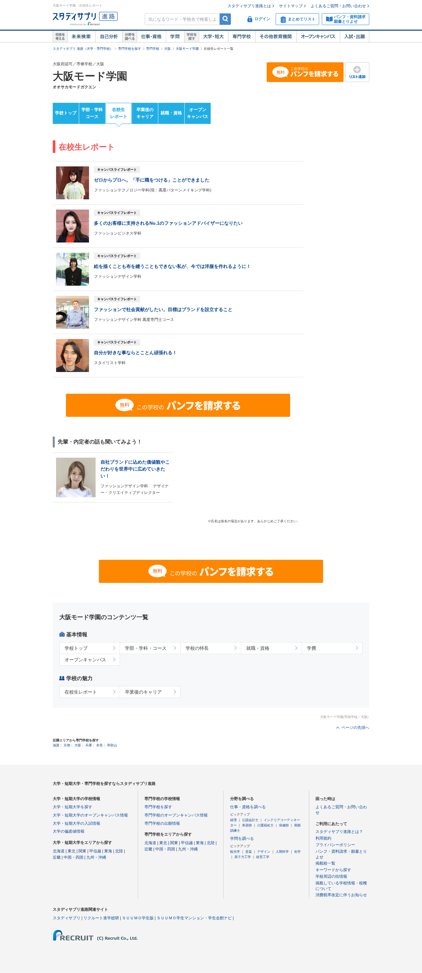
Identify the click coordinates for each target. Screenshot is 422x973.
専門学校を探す (129, 48)
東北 (71, 851)
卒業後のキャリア (145, 113)
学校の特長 (197, 648)
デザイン (263, 851)
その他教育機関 (275, 37)
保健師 (284, 825)
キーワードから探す (333, 870)
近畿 (57, 857)
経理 (233, 820)
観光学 (235, 851)
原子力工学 (242, 857)
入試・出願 (354, 37)
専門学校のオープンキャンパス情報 (176, 815)
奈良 (99, 745)
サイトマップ (291, 6)
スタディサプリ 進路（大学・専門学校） (83, 48)
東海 (108, 851)
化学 (297, 851)
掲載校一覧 (325, 863)
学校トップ (65, 112)
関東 (82, 851)
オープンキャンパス (318, 37)
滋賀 (56, 745)
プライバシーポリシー (335, 845)
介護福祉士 (265, 825)
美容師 (247, 825)
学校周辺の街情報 (331, 876)
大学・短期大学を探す (72, 807)
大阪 (167, 48)
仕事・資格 (151, 37)
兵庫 (88, 745)
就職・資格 (171, 112)
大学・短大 (213, 37)
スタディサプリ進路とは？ (339, 831)
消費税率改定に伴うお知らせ (341, 895)
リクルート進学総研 (101, 918)
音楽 (248, 851)
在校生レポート (118, 113)
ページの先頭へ (355, 727)
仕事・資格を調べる (248, 807)
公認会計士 (250, 820)
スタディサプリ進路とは (249, 6)
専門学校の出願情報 (162, 823)
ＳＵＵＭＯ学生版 (138, 918)
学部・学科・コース (145, 648)
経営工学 (262, 857)
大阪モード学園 (187, 48)
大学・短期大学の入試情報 (76, 823)
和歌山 (112, 745)
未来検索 (81, 37)
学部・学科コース (92, 113)
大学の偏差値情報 (68, 831)
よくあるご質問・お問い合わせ (338, 6)
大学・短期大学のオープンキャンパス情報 (90, 815)
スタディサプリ (66, 918)
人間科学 (282, 851)
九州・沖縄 (96, 857)
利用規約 (323, 838)
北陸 (119, 851)
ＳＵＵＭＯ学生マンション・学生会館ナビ (194, 918)
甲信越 (95, 851)
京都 (67, 745)
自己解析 (108, 37)
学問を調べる (242, 838)
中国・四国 (73, 857)
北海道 (59, 851)
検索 (225, 19)
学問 (175, 37)
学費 (311, 648)
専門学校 (241, 37)
